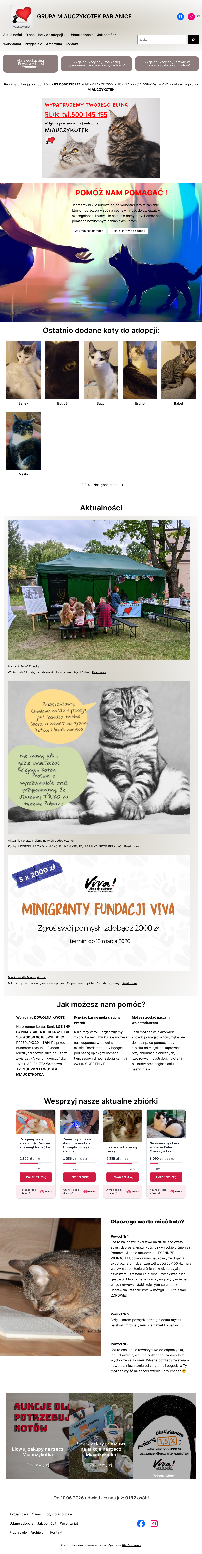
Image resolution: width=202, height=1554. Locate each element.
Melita (23, 474)
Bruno (140, 403)
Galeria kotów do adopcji (128, 230)
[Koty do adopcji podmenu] (65, 35)
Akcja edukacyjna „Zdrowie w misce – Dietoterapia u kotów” (167, 63)
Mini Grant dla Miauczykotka (27, 977)
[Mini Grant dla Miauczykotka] (99, 913)
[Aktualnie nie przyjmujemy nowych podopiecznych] (99, 758)
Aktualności (101, 507)
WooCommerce (131, 1545)
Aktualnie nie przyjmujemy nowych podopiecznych (41, 840)
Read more (99, 672)
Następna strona (108, 485)
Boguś (62, 403)
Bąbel (178, 403)
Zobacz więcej (38, 1465)
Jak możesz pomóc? (89, 230)
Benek (23, 403)
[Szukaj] (193, 39)
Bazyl (101, 403)
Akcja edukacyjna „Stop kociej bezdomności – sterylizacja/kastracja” (96, 63)
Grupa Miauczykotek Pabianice (84, 16)
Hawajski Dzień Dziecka (23, 666)
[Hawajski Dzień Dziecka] (99, 590)
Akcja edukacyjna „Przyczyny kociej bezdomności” (30, 63)
